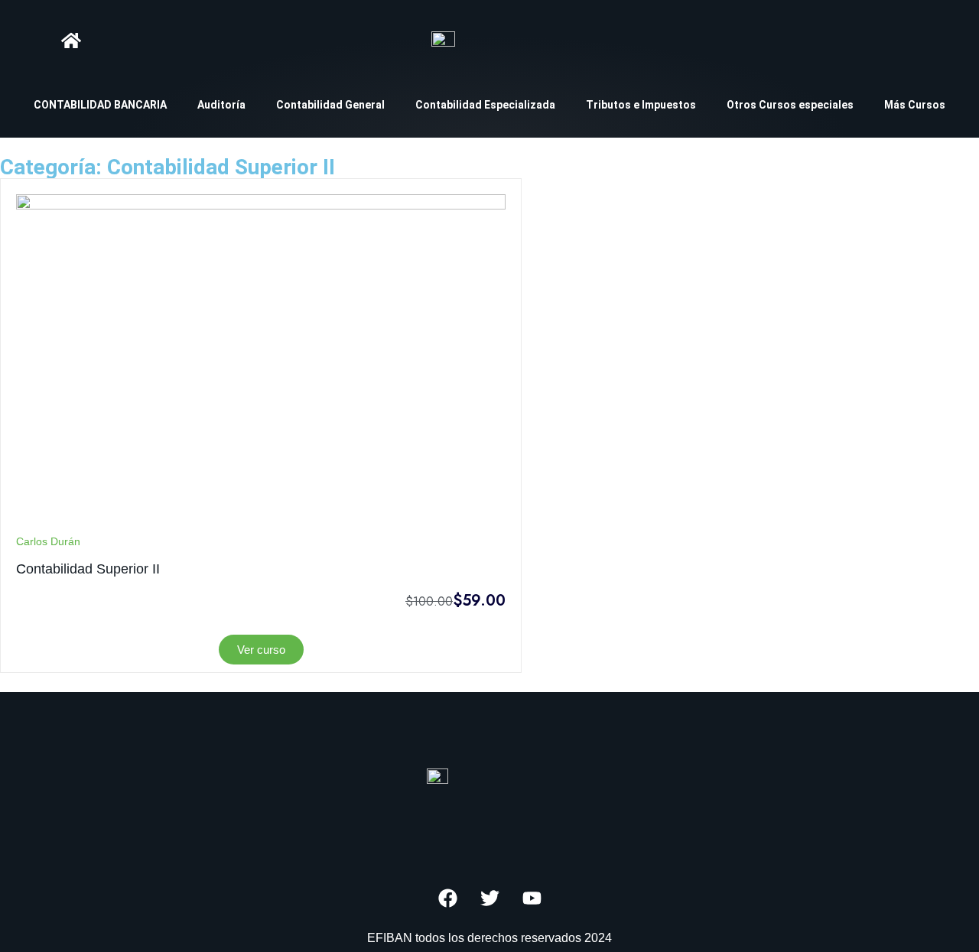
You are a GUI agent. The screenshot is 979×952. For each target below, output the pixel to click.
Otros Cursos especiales (790, 105)
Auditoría (221, 105)
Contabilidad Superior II (88, 569)
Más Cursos (914, 105)
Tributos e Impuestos (641, 105)
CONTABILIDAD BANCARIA (100, 105)
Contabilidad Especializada (485, 105)
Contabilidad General (330, 105)
